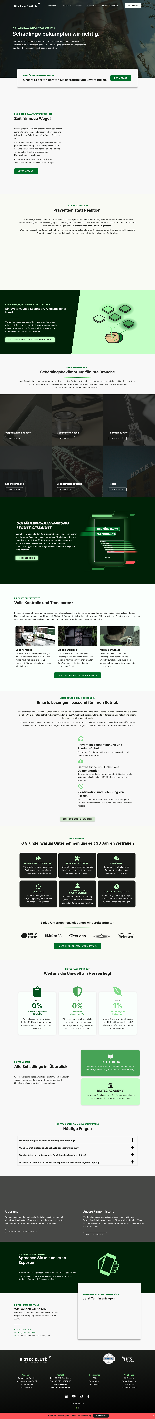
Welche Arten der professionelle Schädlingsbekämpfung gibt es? (52, 1155)
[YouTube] (74, 1396)
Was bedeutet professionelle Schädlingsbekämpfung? (47, 1140)
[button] (57, 5)
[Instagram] (81, 1396)
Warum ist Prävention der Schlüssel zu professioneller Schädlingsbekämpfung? (60, 1162)
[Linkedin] (66, 1396)
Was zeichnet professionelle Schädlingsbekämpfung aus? (49, 1148)
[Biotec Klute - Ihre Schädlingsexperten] (27, 5)
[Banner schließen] (153, 1416)
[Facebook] (88, 1396)
